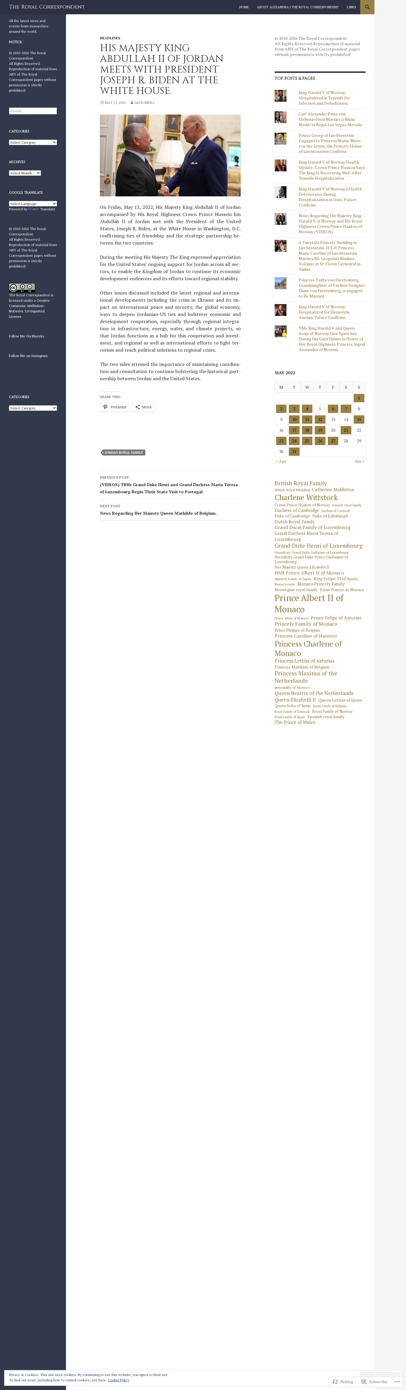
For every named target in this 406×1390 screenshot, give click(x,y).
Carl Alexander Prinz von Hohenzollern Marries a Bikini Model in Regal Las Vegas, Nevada (330, 119)
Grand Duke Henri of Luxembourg (319, 545)
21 (346, 430)
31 (294, 451)
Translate (47, 209)
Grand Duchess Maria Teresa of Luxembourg (306, 536)
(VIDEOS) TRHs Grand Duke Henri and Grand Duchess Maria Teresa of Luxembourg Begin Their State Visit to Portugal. (169, 484)
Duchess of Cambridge (297, 510)
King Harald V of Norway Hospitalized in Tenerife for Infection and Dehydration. (324, 98)
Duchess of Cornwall (336, 511)
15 (359, 419)
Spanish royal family (325, 716)
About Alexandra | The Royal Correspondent (298, 7)
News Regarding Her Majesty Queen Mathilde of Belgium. (158, 510)
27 (333, 441)
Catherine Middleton (333, 489)
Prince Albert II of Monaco (309, 603)
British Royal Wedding (292, 490)
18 (307, 430)
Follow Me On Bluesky (26, 336)
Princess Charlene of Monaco (308, 648)
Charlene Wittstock (306, 497)
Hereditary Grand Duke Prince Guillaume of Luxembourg (311, 559)
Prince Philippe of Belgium (297, 630)
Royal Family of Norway (332, 711)
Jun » (359, 461)
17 (294, 430)
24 (294, 441)
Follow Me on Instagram (28, 355)
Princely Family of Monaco (306, 624)
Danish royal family (347, 505)
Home (244, 7)
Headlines (110, 38)
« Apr (281, 461)
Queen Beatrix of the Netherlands (314, 693)
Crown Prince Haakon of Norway (302, 505)
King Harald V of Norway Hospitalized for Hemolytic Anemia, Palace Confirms (324, 312)
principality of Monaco (292, 687)
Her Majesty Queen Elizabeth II (302, 567)
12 (320, 419)
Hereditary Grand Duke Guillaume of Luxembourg (311, 552)
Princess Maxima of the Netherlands (306, 677)
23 (281, 441)
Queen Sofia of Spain (293, 706)
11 (307, 419)
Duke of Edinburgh (330, 516)
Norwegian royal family (296, 589)
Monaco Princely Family (321, 584)
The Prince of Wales (295, 722)
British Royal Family (301, 483)
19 (320, 430)
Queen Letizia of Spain (340, 700)
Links (351, 7)
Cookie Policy (118, 1380)
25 (307, 441)
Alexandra (144, 102)
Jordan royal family (124, 452)
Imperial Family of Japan (293, 579)
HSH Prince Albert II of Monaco (309, 573)
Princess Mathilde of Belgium (302, 667)
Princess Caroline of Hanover (306, 636)
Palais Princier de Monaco (342, 590)
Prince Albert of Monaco (292, 618)
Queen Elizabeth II (295, 700)
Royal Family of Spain (290, 717)
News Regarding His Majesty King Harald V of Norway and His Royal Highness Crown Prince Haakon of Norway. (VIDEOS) (330, 223)
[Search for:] (33, 111)
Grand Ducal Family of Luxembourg (312, 527)
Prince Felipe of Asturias (336, 618)
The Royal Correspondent (47, 7)
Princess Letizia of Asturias (304, 661)
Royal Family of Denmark (292, 712)
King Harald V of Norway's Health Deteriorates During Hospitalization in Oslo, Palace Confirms (330, 197)
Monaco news (285, 584)
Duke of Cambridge (292, 516)
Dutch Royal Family (295, 522)
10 (294, 419)
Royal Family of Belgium (330, 706)
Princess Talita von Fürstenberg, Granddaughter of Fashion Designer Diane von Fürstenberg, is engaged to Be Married (332, 288)
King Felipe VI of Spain (336, 578)
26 (320, 441)
